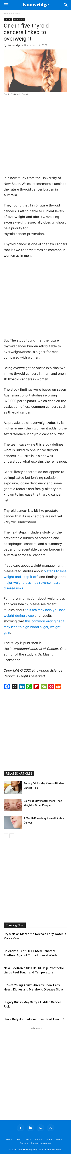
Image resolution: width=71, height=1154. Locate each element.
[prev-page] (6, 836)
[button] (6, 5)
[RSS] (40, 1127)
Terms (28, 1139)
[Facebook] (20, 1127)
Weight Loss (19, 19)
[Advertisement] (35, 136)
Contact (24, 1143)
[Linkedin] (30, 1127)
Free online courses (41, 1143)
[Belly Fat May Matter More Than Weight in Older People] (13, 805)
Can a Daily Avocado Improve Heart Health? (34, 1019)
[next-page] (11, 836)
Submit (48, 1139)
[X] (50, 1127)
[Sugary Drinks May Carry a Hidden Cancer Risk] (13, 787)
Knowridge (14, 45)
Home (7, 13)
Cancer (17, 13)
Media (59, 1139)
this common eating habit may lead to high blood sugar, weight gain (34, 626)
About (9, 1139)
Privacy (38, 1139)
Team (18, 1139)
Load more (34, 1028)
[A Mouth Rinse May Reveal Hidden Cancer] (13, 822)
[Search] (66, 5)
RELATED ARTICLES (19, 773)
